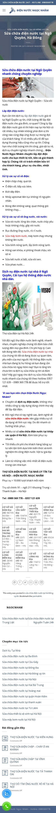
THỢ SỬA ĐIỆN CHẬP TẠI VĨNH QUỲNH (27, 760)
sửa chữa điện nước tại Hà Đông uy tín (28, 29)
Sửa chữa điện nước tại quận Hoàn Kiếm (24, 696)
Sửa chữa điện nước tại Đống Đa (20, 667)
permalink (37, 596)
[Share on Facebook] (19, 582)
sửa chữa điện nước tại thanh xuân (21, 702)
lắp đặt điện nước (34, 115)
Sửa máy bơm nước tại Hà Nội (19, 719)
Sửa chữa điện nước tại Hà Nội (19, 679)
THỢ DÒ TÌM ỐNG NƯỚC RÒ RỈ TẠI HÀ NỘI (31, 785)
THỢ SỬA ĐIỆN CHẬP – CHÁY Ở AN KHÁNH (29, 748)
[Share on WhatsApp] (14, 582)
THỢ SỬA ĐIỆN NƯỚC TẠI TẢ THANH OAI (31, 773)
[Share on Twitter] (25, 582)
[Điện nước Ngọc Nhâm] (29, 10)
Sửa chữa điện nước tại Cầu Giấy (20, 662)
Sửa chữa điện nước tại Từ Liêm (20, 708)
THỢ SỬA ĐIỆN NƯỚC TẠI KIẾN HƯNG (31, 737)
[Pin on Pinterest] (36, 582)
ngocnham (39, 46)
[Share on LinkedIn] (41, 582)
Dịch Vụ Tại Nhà (11, 650)
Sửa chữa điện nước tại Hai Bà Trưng (23, 685)
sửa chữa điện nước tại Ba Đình (19, 656)
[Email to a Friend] (30, 582)
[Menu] (4, 10)
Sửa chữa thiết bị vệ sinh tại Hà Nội (22, 713)
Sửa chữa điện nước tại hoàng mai (21, 690)
